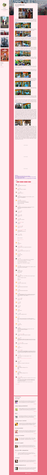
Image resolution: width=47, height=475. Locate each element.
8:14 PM (18, 382)
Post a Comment (17, 384)
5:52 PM (18, 325)
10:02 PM (19, 348)
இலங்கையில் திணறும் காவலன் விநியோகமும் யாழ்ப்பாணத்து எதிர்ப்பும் (25, 358)
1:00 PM (18, 287)
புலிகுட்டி (18, 188)
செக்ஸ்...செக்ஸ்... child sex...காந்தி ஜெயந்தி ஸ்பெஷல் (21, 450)
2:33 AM (18, 186)
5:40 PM (18, 321)
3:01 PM (18, 369)
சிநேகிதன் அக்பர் (19, 298)
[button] (15, 181)
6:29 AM (18, 220)
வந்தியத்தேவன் (19, 214)
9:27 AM (18, 244)
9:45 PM (18, 344)
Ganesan (19, 258)
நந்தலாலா (16, 413)
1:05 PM (18, 296)
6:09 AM (18, 216)
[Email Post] (16, 180)
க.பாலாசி (18, 313)
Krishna (18, 371)
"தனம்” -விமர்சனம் (17, 398)
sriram (18, 327)
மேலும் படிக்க (35, 411)
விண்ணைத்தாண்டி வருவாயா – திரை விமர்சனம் (20, 420)
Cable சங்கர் (17, 1)
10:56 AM (19, 256)
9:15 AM (18, 240)
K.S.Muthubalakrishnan (20, 222)
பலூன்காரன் (19, 337)
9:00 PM (18, 340)
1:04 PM (18, 291)
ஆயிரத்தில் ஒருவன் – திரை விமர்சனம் (19, 435)
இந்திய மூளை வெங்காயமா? (20, 239)
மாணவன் (19, 218)
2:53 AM (18, 198)
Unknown (19, 253)
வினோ (18, 195)
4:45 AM (18, 204)
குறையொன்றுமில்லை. (20, 342)
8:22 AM (18, 232)
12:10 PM (19, 280)
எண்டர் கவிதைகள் (17, 457)
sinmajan (19, 305)
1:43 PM (18, 307)
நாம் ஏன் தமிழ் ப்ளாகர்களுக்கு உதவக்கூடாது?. (20, 465)
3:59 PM (18, 311)
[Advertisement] (40, 12)
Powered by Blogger (28, 473)
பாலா (18, 346)
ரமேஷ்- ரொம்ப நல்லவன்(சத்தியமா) (21, 229)
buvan (18, 289)
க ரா (18, 184)
